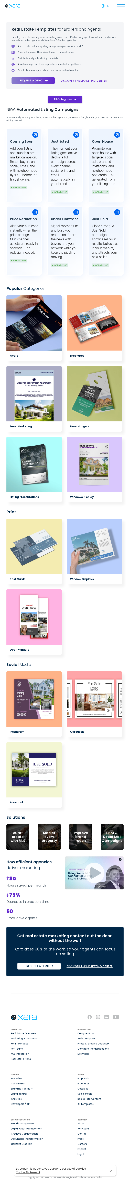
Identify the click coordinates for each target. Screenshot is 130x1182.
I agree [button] (111, 1171)
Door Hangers (79, 426)
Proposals (83, 1078)
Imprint (82, 1149)
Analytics (16, 1099)
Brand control (19, 1093)
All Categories (62, 99)
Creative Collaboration (24, 1133)
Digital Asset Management (26, 1128)
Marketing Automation (24, 1038)
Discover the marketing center (84, 81)
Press (81, 1139)
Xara (12, 6)
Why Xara (83, 1128)
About (81, 1123)
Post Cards (17, 579)
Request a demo (31, 80)
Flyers (14, 356)
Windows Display (82, 497)
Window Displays (82, 579)
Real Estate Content (89, 1099)
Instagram (17, 732)
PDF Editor (17, 1078)
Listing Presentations (24, 497)
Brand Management (23, 1123)
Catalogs (83, 1088)
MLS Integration (20, 1054)
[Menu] (120, 6)
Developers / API (20, 1104)
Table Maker (18, 1083)
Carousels (77, 732)
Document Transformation (27, 1139)
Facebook (17, 802)
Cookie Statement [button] (28, 1172)
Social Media (85, 1093)
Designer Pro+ (86, 1033)
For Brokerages (19, 1043)
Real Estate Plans (21, 1059)
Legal (81, 1154)
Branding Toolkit (20, 1088)
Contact (83, 1133)
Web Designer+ (86, 1038)
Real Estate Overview (23, 1033)
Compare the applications (93, 1048)
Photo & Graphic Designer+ (94, 1043)
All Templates (86, 1104)
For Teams (17, 1048)
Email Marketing (21, 426)
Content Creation (21, 1144)
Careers (82, 1144)
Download (83, 1054)
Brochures (77, 356)
